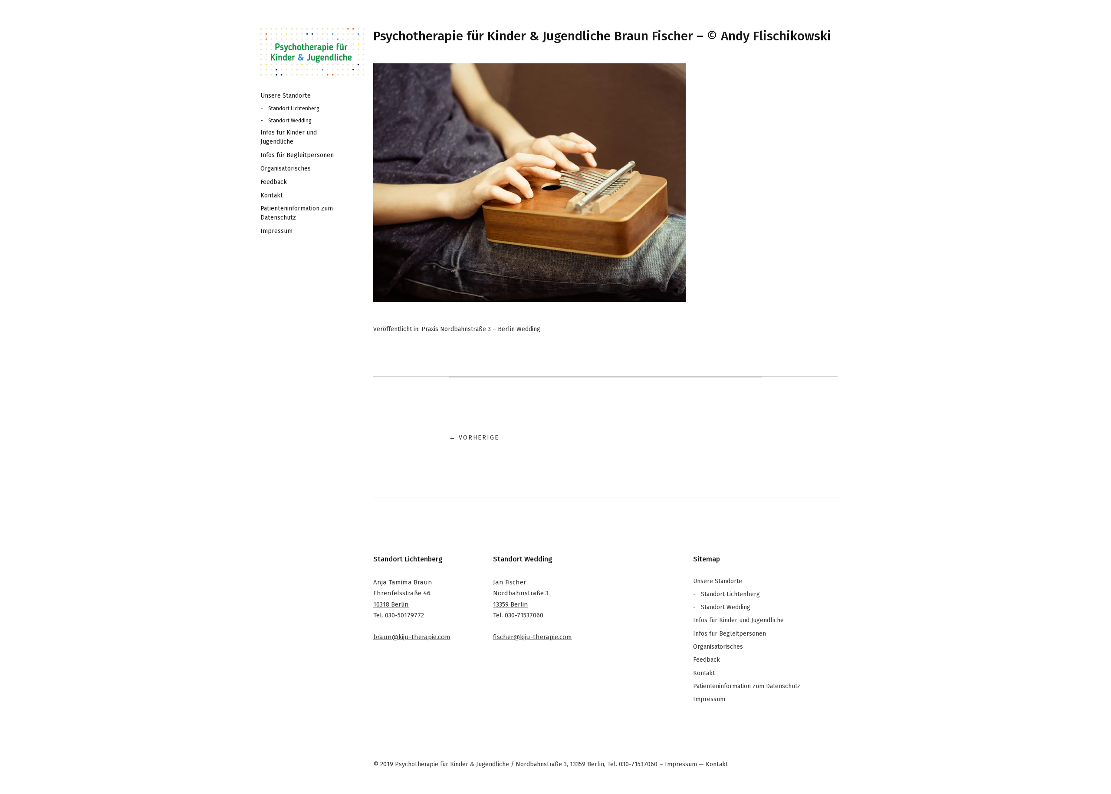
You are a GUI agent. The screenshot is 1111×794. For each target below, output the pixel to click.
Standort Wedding (290, 120)
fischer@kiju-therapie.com (532, 637)
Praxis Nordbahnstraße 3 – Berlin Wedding (480, 329)
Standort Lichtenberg (293, 108)
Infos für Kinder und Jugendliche (288, 137)
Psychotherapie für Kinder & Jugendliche (312, 52)
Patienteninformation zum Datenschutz (296, 213)
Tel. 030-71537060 (518, 615)
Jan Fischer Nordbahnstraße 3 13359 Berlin (521, 593)
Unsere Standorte (285, 95)
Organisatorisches (285, 168)
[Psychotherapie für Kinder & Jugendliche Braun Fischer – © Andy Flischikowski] (529, 299)
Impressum (276, 231)
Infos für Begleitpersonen (297, 155)
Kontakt (271, 195)
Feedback (273, 182)
